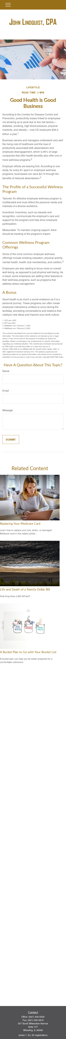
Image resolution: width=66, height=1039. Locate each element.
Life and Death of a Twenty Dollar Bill (25, 589)
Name (5, 371)
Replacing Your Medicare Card (20, 523)
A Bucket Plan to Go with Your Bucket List (28, 652)
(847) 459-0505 (37, 1016)
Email (5, 390)
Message (7, 410)
